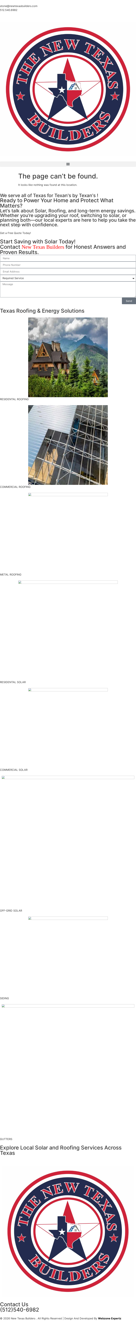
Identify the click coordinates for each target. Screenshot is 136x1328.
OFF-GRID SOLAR (11, 910)
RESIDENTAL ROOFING (14, 399)
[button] (68, 164)
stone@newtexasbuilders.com (18, 6)
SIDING (4, 998)
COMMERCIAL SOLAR (14, 769)
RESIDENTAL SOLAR (13, 682)
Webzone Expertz (109, 1318)
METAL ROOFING (10, 574)
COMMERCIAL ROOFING (15, 486)
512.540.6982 (8, 10)
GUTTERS (6, 1139)
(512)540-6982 (19, 1309)
